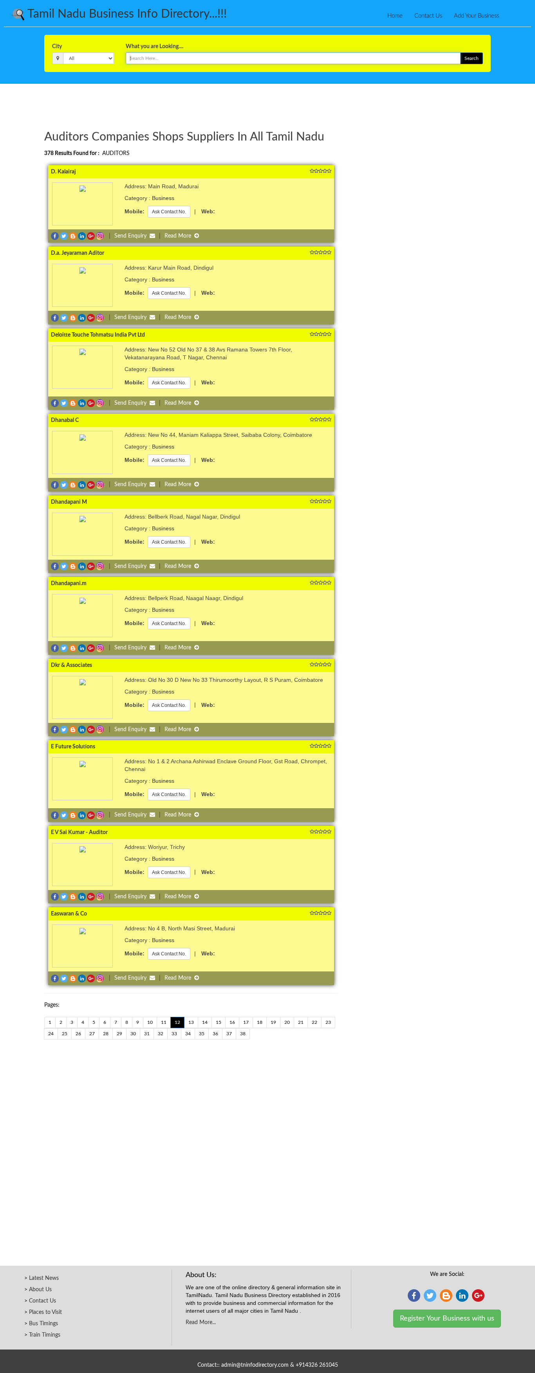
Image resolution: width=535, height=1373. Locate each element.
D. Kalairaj (63, 172)
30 (133, 1033)
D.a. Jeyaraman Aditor (77, 253)
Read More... (201, 1322)
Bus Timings (43, 1323)
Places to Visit (45, 1312)
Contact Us (428, 16)
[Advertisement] (267, 105)
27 (92, 1033)
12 (177, 1022)
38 (243, 1033)
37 (229, 1033)
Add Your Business (476, 16)
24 (51, 1033)
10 (150, 1022)
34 (188, 1033)
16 (232, 1022)
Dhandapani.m (69, 583)
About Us (40, 1289)
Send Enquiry (132, 236)
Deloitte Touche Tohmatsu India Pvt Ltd (98, 335)
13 (191, 1022)
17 (246, 1022)
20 (287, 1022)
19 (273, 1022)
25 (64, 1033)
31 (147, 1033)
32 (160, 1033)
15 (218, 1022)
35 (201, 1033)
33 (174, 1033)
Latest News (44, 1278)
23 (328, 1022)
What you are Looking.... (154, 46)
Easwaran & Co (69, 914)
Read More (179, 236)
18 (259, 1022)
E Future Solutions (73, 747)
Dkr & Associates (71, 665)
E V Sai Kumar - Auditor (79, 832)
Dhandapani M (69, 502)
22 (314, 1022)
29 (119, 1033)
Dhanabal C (65, 420)
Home (395, 16)
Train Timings (44, 1335)
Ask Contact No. (169, 211)
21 (301, 1022)
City (57, 46)
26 (78, 1033)
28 (105, 1033)
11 (163, 1022)
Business (163, 198)
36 (215, 1033)
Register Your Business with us (447, 1318)
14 (205, 1022)
